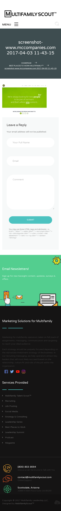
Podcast (9, 437)
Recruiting (10, 401)
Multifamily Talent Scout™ (18, 395)
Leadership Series (14, 422)
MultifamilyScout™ (24, 503)
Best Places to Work (15, 427)
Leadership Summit (14, 432)
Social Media (11, 411)
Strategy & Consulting (16, 416)
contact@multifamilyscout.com (35, 477)
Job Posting (11, 406)
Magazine (10, 443)
